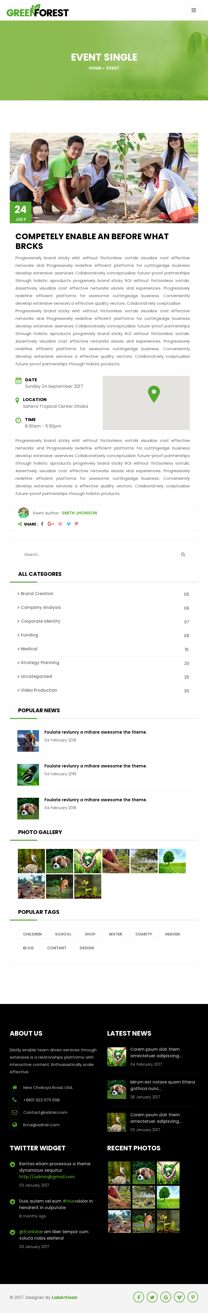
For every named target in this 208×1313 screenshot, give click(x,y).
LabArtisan (64, 1297)
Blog (28, 948)
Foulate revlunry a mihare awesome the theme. (95, 732)
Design (87, 948)
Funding (104, 635)
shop (90, 934)
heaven (172, 934)
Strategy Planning (104, 663)
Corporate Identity (104, 621)
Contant (56, 948)
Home (95, 68)
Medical (104, 649)
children (32, 934)
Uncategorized (104, 677)
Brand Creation (104, 594)
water (115, 934)
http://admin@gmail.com (47, 1177)
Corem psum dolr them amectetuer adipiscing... (155, 1052)
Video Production (104, 690)
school (63, 934)
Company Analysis (104, 608)
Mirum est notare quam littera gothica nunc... (162, 1085)
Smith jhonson (79, 513)
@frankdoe (31, 1232)
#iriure (70, 1201)
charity (143, 934)
